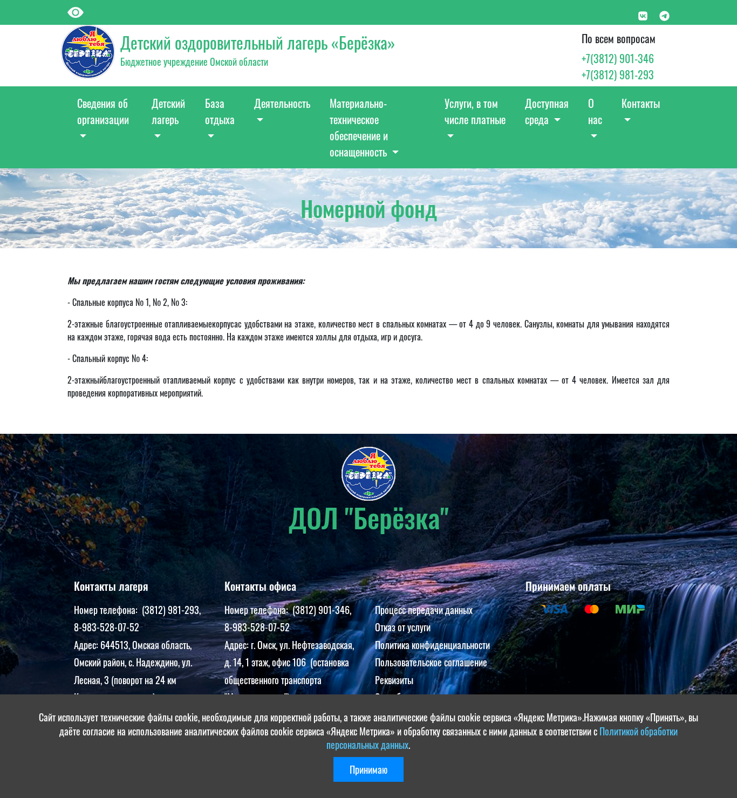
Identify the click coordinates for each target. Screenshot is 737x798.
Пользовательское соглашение (431, 662)
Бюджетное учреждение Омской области (194, 61)
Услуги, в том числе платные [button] (475, 111)
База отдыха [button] (220, 111)
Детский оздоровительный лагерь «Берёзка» (257, 42)
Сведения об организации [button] (103, 111)
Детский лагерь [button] (168, 111)
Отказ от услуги (403, 627)
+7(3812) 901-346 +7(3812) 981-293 (618, 66)
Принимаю (368, 769)
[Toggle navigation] (81, 11)
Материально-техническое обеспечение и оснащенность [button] (360, 127)
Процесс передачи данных (424, 610)
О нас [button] (595, 111)
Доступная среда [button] (547, 111)
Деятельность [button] (282, 103)
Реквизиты (394, 680)
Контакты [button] (641, 103)
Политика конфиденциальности (432, 645)
